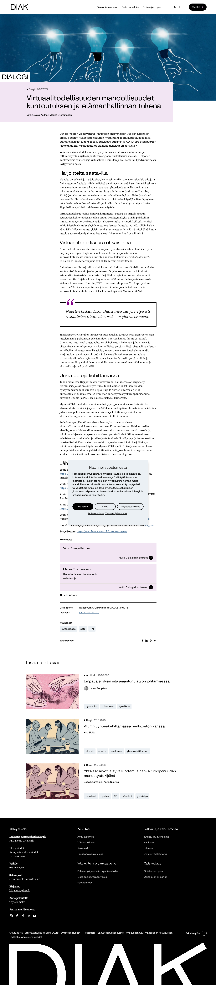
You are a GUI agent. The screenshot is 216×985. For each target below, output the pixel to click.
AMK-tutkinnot (85, 836)
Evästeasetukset (70, 932)
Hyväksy (83, 506)
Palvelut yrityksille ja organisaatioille (97, 871)
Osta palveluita (130, 7)
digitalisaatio (68, 628)
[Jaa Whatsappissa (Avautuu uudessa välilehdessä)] (150, 640)
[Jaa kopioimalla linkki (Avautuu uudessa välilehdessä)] (154, 640)
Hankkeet (149, 842)
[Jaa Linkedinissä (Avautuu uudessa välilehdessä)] (146, 640)
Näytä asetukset (130, 506)
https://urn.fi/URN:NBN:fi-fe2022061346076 (102, 531)
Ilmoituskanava (134, 932)
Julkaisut (149, 848)
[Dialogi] (15, 76)
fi (180, 7)
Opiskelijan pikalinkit (155, 876)
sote (83, 628)
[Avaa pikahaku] (175, 7)
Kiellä (105, 506)
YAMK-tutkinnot (86, 842)
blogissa (149, 525)
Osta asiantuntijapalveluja (92, 876)
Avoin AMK (83, 848)
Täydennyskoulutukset (90, 854)
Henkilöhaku (17, 856)
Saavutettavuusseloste (110, 932)
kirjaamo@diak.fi (19, 890)
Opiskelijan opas (152, 7)
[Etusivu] (19, 7)
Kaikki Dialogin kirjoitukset (133, 558)
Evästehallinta (96, 513)
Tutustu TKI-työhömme (156, 836)
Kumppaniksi (84, 882)
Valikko (196, 7)
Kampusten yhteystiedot (23, 852)
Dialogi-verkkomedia (155, 854)
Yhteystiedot (16, 848)
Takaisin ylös (193, 933)
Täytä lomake (17, 902)
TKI (92, 628)
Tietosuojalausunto (116, 513)
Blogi (32, 89)
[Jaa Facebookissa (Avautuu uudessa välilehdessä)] (142, 640)
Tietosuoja (89, 932)
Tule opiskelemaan (107, 7)
